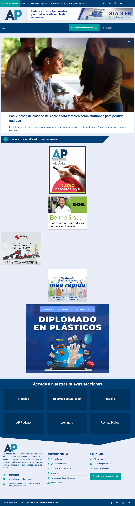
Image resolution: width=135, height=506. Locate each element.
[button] (3, 28)
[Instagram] (115, 3)
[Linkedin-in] (109, 3)
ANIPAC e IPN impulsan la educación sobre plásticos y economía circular (56, 3)
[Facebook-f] (104, 3)
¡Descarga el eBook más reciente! (34, 139)
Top (129, 41)
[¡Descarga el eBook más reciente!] (5, 139)
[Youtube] (121, 3)
